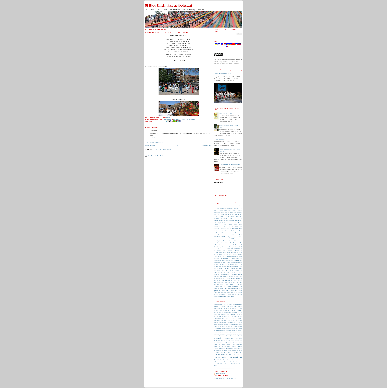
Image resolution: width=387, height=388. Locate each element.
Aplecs (152, 9)
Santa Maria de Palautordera (231, 288)
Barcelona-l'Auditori (220, 237)
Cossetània (216, 328)
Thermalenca (228, 363)
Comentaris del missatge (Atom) (162, 149)
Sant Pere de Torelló (229, 282)
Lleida (226, 254)
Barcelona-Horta (229, 220)
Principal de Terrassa (225, 350)
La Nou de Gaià (222, 252)
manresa (219, 296)
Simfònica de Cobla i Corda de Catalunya (233, 361)
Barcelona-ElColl (238, 218)
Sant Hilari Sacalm (230, 278)
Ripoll (228, 266)
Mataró (216, 258)
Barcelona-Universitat (218, 234)
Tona (219, 292)
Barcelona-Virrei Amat (180, 119)
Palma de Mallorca (218, 264)
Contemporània (230, 324)
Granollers (233, 248)
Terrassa (240, 290)
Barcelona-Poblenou (226, 228)
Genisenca (216, 332)
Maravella (234, 336)
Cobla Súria (217, 320)
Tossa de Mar (234, 292)
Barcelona (238, 208)
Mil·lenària (239, 338)
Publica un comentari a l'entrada (154, 142)
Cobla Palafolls (220, 318)
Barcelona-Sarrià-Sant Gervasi (222, 232)
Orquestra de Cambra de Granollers (234, 344)
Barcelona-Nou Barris (220, 225)
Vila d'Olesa (234, 364)
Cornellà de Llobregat (225, 245)
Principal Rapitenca (231, 346)
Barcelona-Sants (237, 231)
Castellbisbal (224, 243)
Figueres (237, 246)
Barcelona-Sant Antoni (226, 231)
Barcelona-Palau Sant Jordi (226, 226)
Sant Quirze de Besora (220, 284)
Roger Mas (239, 354)
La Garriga (236, 251)
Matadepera (239, 256)
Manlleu (220, 256)
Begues (229, 236)
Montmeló (225, 260)
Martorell (224, 256)
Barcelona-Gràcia (219, 220)
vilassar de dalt (230, 296)
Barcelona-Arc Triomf (219, 212)
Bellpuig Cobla (224, 306)
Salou (240, 268)
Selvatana (239, 360)
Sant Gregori (222, 278)
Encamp (219, 246)
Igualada (225, 250)
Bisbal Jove (233, 306)
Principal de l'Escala (237, 350)
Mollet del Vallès (231, 258)
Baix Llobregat (224, 304)
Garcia (215, 248)
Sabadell (232, 268)
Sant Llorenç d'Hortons (224, 280)
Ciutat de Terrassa (230, 314)
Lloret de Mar (232, 254)
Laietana (215, 336)
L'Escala (230, 250)
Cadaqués (192, 119)
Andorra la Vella (225, 206)
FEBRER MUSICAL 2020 (222, 73)
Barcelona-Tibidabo (237, 232)
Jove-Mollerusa (238, 332)
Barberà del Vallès (228, 208)
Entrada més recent (150, 145)
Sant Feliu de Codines (220, 276)
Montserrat (230, 260)
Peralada (225, 264)
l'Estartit (215, 296)
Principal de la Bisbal (222, 352)
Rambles (223, 354)
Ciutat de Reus (221, 314)
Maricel (240, 336)
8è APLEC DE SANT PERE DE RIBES (229, 165)
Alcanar (215, 206)
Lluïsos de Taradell (225, 336)
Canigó (215, 308)
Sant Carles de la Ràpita (229, 272)
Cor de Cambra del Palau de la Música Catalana (230, 326)
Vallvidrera (216, 294)
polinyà (224, 296)
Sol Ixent (216, 363)
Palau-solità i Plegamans (236, 262)
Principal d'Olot (224, 348)
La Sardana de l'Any (175, 9)
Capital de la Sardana (188, 9)
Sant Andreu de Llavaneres (232, 270)
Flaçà (240, 246)
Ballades (158, 9)
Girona (228, 248)
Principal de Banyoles (233, 348)
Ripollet (232, 266)
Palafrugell (223, 262)
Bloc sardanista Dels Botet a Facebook (221, 190)
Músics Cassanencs (235, 340)
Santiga (228, 290)
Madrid (236, 254)
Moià (219, 258)
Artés (240, 206)
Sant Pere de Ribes (219, 282)
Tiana (215, 292)
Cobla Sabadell (237, 318)
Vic (220, 294)
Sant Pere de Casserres (236, 280)
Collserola (216, 244)
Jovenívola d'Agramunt (219, 334)
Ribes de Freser (222, 266)
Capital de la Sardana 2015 (224, 308)
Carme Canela (234, 308)
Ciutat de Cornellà (229, 310)
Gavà (218, 248)
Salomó (237, 268)
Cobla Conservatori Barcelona (225, 316)
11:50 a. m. (154, 138)
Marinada (218, 338)
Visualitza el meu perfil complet (225, 378)
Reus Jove (232, 354)
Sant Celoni (238, 272)
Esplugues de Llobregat (228, 246)
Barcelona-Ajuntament (237, 210)
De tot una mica (200, 9)
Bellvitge (240, 236)
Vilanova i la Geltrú (226, 294)
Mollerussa (223, 258)
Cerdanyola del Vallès (235, 243)
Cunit (239, 244)
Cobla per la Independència (220, 322)
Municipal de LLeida (225, 340)
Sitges (232, 290)
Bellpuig (234, 236)
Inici (147, 9)
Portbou (234, 264)
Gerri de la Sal (223, 248)
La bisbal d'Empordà (231, 252)
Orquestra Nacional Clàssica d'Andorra (227, 342)
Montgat (221, 260)
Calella (232, 239)
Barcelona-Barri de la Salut (227, 214)
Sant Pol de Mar (238, 282)
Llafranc (220, 254)
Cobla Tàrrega (223, 320)
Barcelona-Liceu (228, 222)
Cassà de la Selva (233, 241)
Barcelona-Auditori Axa (230, 212)
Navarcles (236, 260)
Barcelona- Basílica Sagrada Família (222, 210)
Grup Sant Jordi (222, 332)
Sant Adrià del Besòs (219, 270)
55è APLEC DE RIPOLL (225, 113)
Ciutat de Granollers (223, 312)
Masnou (234, 256)
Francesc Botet (221, 373)
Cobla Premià (229, 318)
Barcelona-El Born (226, 218)
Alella (219, 206)
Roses (225, 268)
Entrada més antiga (207, 145)
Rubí (227, 268)
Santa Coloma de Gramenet (231, 286)
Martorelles (229, 256)
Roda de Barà (219, 268)
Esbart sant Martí (234, 328)
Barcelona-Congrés (229, 216)
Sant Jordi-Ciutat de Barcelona (228, 358)
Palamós (228, 262)
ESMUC (221, 328)
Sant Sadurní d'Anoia (232, 284)
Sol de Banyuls (221, 363)
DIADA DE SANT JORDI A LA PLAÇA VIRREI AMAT (166, 32)
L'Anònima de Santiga (231, 334)
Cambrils (237, 239)
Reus (217, 266)
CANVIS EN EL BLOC (218, 139)
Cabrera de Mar (217, 239)
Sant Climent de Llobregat (220, 274)
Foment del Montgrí (237, 330)
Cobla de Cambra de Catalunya (235, 320)
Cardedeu (226, 241)
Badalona (216, 208)
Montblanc (239, 258)
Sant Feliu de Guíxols (231, 276)
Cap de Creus (220, 241)
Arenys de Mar (234, 206)
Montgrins (217, 340)
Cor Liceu (237, 324)
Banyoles (222, 208)
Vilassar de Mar (235, 294)
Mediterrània (229, 338)
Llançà (223, 254)
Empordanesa (227, 328)
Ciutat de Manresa (232, 312)
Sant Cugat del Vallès (234, 274)
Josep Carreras (232, 332)
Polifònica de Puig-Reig (220, 346)
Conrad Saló (223, 324)
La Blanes (239, 334)
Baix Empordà (217, 304)
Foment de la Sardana (225, 330)
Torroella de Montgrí (226, 292)
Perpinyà (230, 264)
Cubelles (235, 244)
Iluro (227, 332)
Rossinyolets (217, 357)
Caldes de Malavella (225, 239)
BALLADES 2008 (167, 119)
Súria (236, 290)
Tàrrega (240, 292)
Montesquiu (216, 260)
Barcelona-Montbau (237, 222)
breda (240, 294)
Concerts (165, 9)
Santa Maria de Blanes (229, 359)
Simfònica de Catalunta (219, 361)
